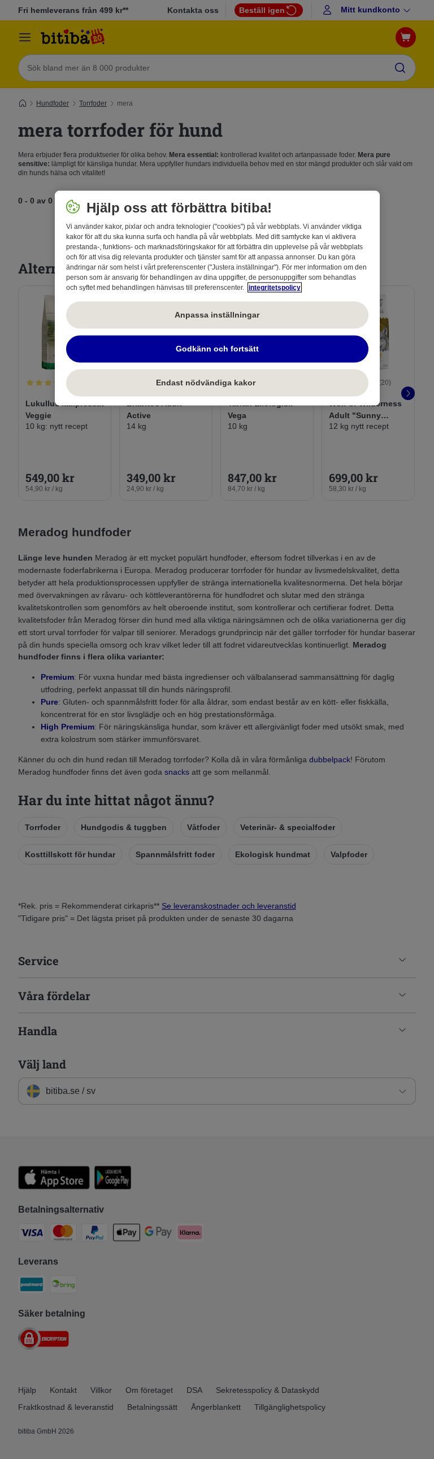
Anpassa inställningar (217, 314)
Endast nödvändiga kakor (217, 382)
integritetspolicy (275, 288)
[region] (217, 298)
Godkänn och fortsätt (217, 348)
